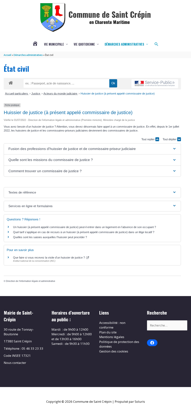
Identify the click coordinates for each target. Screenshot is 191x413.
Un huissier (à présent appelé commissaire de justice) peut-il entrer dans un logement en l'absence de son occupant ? (84, 227)
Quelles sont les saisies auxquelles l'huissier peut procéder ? (50, 237)
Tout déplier (170, 139)
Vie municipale (54, 44)
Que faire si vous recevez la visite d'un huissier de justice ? (49, 257)
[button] (156, 44)
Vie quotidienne (84, 44)
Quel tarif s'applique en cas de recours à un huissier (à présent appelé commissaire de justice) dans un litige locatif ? (83, 232)
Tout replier (148, 139)
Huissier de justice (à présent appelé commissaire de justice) (118, 93)
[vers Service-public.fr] (154, 83)
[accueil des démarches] (11, 82)
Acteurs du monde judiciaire (60, 93)
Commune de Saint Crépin (109, 14)
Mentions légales (111, 337)
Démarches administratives (124, 44)
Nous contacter (15, 363)
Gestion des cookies (113, 351)
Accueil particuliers (17, 93)
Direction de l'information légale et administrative (30, 281)
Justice (36, 93)
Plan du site (108, 332)
